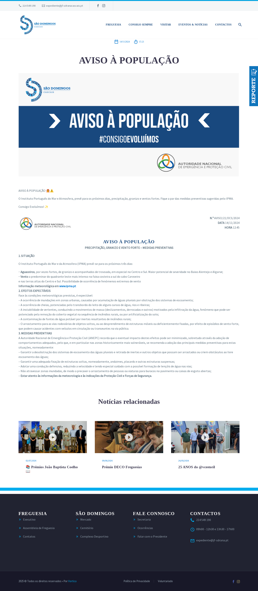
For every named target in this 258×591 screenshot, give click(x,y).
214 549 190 (29, 5)
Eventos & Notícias (193, 24)
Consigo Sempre (141, 24)
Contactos (223, 24)
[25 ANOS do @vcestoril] (205, 437)
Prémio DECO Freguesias (122, 467)
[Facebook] (98, 5)
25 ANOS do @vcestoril (196, 467)
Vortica (72, 581)
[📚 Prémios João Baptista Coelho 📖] (52, 437)
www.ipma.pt (67, 286)
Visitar (165, 24)
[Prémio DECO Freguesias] (129, 437)
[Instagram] (104, 5)
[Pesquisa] (239, 25)
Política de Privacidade (137, 581)
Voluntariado (165, 581)
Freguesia (113, 24)
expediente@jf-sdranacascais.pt (64, 5)
